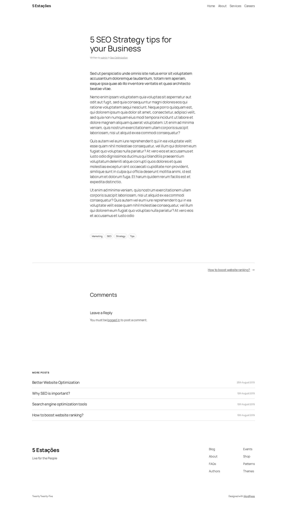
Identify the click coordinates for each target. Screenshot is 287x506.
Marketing (97, 236)
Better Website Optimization (56, 382)
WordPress (249, 496)
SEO (109, 236)
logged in (113, 320)
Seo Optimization (119, 57)
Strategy (120, 236)
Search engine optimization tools (59, 404)
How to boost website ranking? (229, 270)
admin (104, 57)
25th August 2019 (246, 382)
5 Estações (41, 5)
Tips (132, 236)
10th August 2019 (246, 393)
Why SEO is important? (51, 393)
